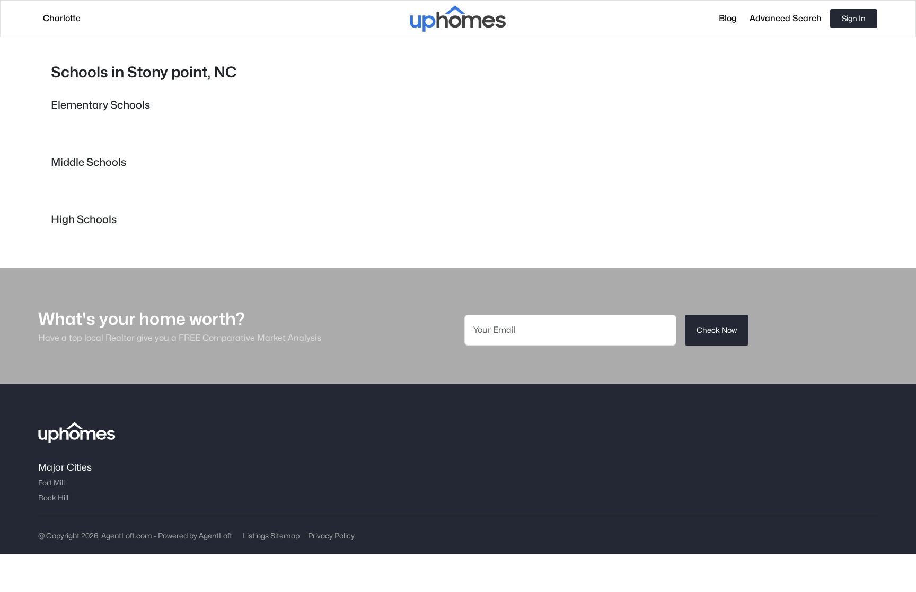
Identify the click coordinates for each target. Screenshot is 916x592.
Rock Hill (53, 497)
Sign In (854, 18)
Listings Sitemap (271, 535)
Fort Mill (51, 483)
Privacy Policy (331, 535)
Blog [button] (728, 18)
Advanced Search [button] (786, 18)
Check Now (717, 329)
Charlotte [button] (62, 18)
